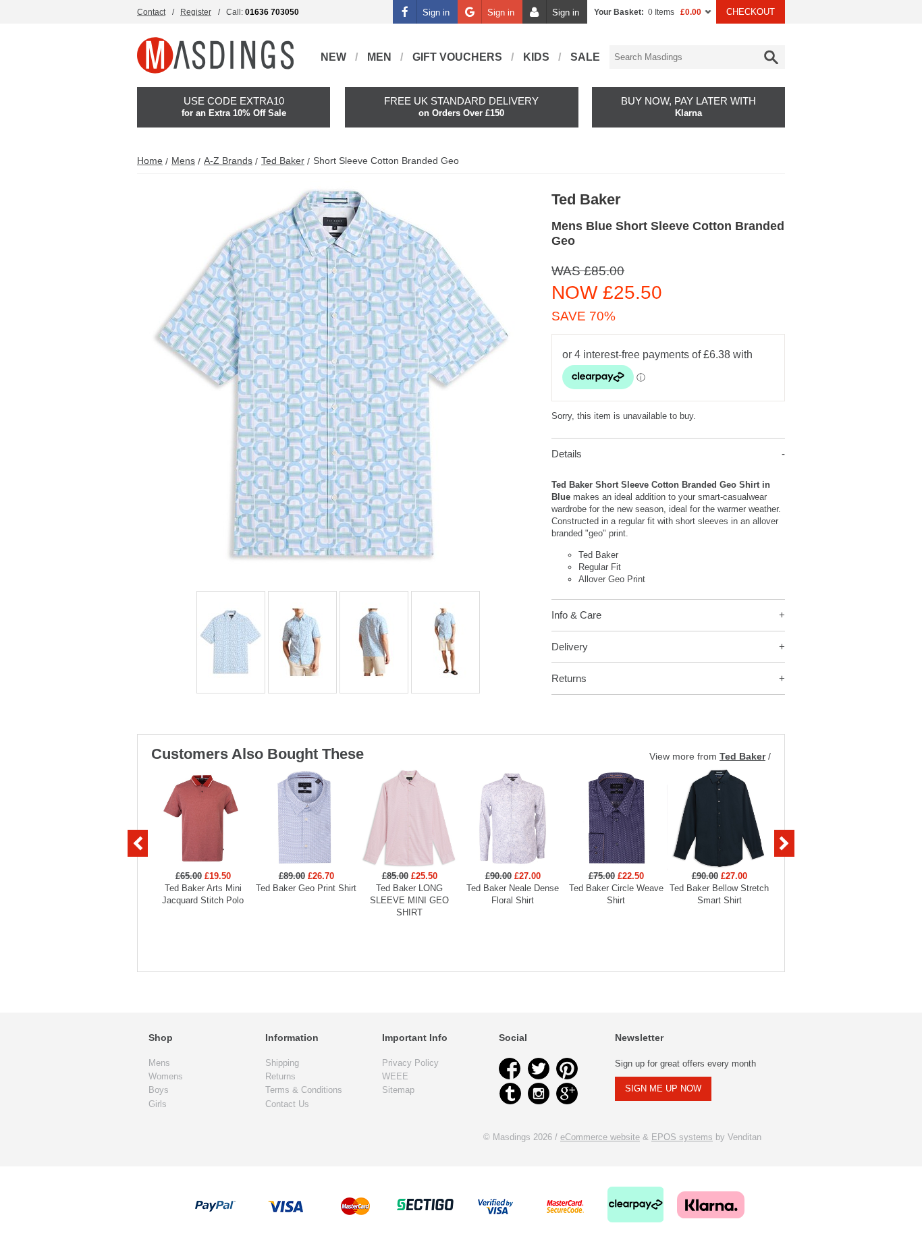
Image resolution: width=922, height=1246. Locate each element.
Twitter (538, 1068)
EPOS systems (682, 1137)
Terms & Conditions (303, 1090)
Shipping (282, 1063)
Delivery (569, 646)
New (333, 57)
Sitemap (398, 1090)
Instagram (538, 1093)
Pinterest (566, 1068)
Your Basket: (619, 12)
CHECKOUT (750, 12)
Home (150, 160)
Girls (157, 1104)
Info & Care (576, 615)
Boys (158, 1090)
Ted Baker (282, 160)
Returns (569, 678)
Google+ (566, 1093)
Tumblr (510, 1093)
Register (195, 12)
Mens (183, 160)
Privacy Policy (410, 1063)
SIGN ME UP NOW (663, 1088)
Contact (151, 12)
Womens (165, 1076)
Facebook (510, 1068)
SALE (585, 57)
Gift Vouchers (457, 57)
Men (379, 57)
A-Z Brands (228, 160)
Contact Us (287, 1104)
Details (566, 453)
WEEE (395, 1076)
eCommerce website (600, 1137)
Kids (536, 57)
